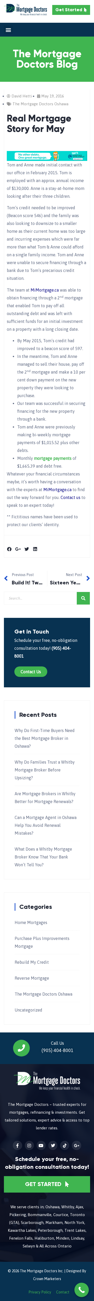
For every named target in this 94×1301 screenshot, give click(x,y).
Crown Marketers (47, 1279)
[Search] (83, 598)
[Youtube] (41, 1145)
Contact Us (31, 671)
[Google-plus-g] (76, 1145)
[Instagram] (29, 1145)
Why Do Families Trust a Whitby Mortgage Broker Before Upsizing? (45, 770)
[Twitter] (52, 1145)
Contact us (70, 497)
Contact (62, 1292)
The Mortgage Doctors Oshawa (40, 104)
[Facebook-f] (17, 1145)
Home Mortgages (31, 922)
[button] (8, 29)
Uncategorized (28, 1010)
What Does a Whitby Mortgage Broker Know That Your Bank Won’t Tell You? (43, 857)
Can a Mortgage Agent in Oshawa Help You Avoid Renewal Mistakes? (46, 825)
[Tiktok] (64, 1145)
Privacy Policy (39, 1292)
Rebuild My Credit (32, 962)
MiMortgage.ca (45, 290)
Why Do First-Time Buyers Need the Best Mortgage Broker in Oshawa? (45, 738)
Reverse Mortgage (32, 978)
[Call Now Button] (81, 1290)
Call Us (57, 1043)
